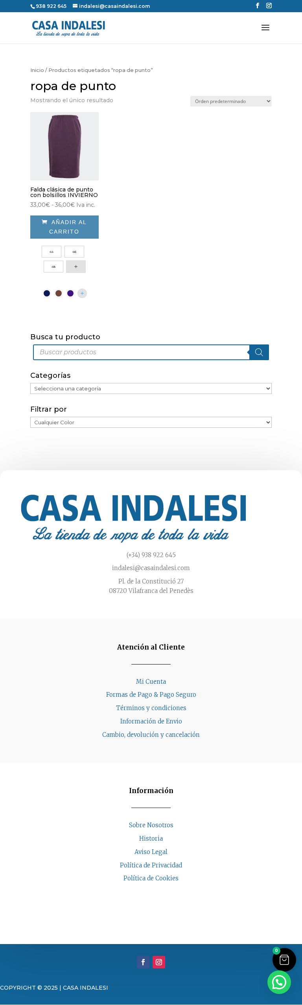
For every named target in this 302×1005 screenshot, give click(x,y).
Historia (151, 838)
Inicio (37, 70)
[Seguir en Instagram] (159, 893)
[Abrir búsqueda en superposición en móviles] (151, 352)
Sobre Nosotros (151, 825)
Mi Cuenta (151, 681)
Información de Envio (151, 721)
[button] (284, 960)
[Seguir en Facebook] (143, 893)
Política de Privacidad (151, 865)
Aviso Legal (151, 852)
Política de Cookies (151, 878)
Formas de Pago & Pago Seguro (151, 694)
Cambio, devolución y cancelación (151, 734)
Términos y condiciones (151, 708)
